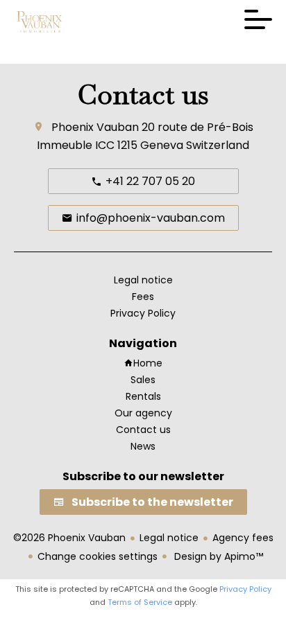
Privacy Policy (245, 589)
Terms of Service (140, 602)
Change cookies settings (97, 556)
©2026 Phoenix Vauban (69, 538)
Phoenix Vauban (95, 127)
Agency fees (243, 538)
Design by (217, 556)
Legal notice (169, 538)
